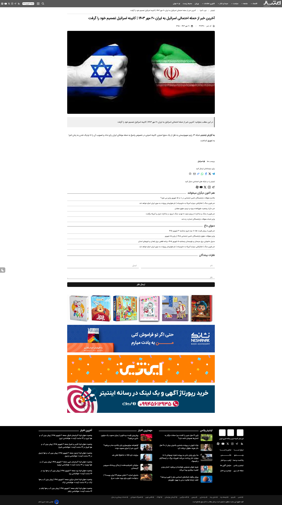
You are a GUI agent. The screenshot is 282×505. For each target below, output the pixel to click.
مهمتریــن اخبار (225, 470)
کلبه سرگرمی (183, 497)
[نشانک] (141, 338)
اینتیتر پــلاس (238, 465)
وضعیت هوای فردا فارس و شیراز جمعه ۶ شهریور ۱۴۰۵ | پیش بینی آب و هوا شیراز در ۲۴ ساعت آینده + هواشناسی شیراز (66, 446)
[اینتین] (141, 369)
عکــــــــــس (226, 455)
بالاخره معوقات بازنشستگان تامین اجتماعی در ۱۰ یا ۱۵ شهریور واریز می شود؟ (187, 198)
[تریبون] (141, 399)
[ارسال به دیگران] (194, 174)
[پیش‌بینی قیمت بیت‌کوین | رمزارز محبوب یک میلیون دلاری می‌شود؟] (146, 437)
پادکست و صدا (238, 460)
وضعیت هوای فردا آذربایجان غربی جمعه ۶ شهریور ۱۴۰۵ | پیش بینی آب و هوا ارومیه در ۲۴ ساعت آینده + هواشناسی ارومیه (66, 463)
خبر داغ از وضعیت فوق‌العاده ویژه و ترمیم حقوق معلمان (195, 208)
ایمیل (134, 265)
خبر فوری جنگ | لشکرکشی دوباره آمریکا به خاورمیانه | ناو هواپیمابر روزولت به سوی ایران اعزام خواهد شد (177, 203)
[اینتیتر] (272, 3)
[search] (43, 3)
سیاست (236, 3)
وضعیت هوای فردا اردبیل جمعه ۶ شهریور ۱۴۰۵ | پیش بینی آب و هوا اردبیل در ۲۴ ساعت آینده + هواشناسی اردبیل (65, 455)
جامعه (245, 3)
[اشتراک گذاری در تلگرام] (213, 174)
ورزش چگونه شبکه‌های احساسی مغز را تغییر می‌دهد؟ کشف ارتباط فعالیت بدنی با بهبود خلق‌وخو (179, 479)
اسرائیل (200, 161)
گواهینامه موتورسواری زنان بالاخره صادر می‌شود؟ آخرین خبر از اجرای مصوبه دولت (121, 447)
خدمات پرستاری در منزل (118, 497)
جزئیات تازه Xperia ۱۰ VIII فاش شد (125, 455)
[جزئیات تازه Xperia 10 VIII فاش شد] (146, 457)
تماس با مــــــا (225, 450)
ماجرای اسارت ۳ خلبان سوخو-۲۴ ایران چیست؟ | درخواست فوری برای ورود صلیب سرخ (121, 477)
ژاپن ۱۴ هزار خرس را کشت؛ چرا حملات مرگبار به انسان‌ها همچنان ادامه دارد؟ (181, 437)
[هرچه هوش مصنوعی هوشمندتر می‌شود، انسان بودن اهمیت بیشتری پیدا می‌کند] (206, 469)
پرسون (193, 497)
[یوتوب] (6, 4)
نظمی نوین (148, 497)
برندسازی (203, 497)
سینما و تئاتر (224, 3)
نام (211, 265)
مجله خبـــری (238, 470)
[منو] (38, 3)
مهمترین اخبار (145, 430)
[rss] (19, 3)
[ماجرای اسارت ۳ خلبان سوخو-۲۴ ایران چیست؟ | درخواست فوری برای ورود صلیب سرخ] (146, 477)
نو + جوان (176, 3)
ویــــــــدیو (238, 455)
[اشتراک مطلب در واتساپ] (202, 175)
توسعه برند (223, 497)
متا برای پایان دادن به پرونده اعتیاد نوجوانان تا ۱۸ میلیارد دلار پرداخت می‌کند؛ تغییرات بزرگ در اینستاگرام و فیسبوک (179, 458)
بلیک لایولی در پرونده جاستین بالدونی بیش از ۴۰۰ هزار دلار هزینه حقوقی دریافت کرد (179, 447)
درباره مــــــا (238, 450)
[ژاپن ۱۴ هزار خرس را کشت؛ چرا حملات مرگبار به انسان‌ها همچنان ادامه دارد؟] (206, 437)
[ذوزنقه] (141, 308)
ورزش (197, 3)
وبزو (232, 497)
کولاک (159, 497)
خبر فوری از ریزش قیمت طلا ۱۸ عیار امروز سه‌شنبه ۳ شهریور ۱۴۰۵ (192, 230)
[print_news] (190, 174)
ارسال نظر (141, 284)
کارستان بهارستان (170, 497)
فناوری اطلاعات (209, 3)
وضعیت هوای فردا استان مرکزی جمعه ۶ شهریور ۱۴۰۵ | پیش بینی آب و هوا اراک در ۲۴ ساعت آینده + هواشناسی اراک (65, 481)
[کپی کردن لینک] (198, 174)
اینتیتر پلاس (206, 430)
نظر (211, 277)
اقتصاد (255, 3)
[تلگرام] (15, 4)
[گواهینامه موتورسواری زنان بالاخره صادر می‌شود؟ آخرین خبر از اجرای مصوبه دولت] (146, 447)
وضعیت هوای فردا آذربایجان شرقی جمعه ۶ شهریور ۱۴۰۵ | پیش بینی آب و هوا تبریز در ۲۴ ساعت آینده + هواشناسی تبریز (65, 437)
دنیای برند (213, 497)
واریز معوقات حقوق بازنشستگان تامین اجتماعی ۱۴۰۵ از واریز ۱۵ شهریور (190, 236)
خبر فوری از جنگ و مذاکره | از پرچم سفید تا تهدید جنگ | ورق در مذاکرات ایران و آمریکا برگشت (180, 213)
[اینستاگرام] (12, 4)
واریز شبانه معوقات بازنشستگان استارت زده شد (198, 219)
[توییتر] (9, 4)
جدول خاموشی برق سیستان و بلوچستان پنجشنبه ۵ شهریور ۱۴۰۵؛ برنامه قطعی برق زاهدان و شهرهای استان (176, 241)
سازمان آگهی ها (225, 465)
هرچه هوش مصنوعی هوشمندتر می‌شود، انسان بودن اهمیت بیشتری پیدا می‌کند (179, 469)
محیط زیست (187, 3)
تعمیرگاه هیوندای (135, 497)
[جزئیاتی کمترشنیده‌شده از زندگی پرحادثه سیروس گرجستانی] (146, 467)
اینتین (240, 497)
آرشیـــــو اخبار (226, 460)
